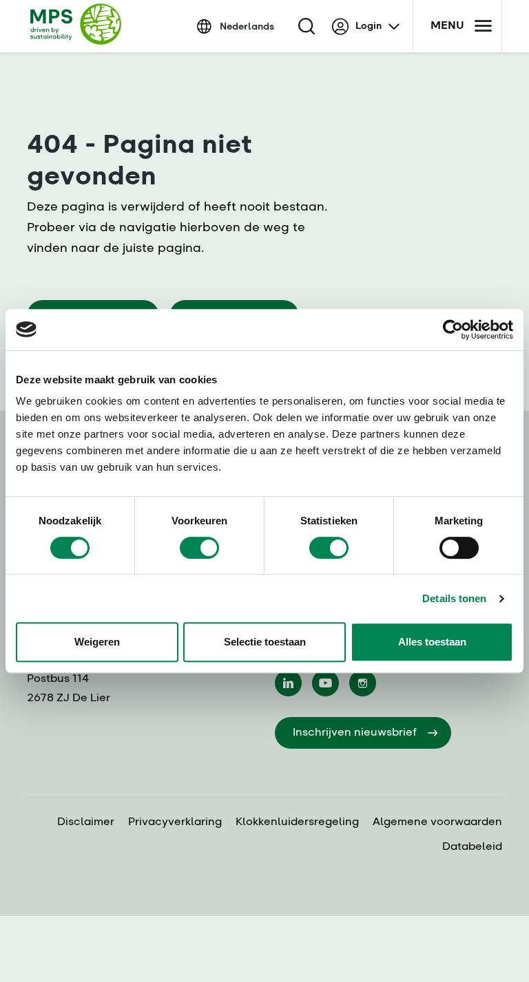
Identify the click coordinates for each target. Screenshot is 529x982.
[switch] (199, 548)
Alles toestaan (432, 642)
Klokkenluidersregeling (297, 822)
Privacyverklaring (175, 822)
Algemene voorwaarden (437, 822)
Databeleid (472, 847)
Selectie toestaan (265, 642)
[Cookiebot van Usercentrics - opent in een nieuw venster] (453, 329)
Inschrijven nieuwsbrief (355, 732)
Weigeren (97, 642)
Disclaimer (85, 822)
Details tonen (454, 598)
